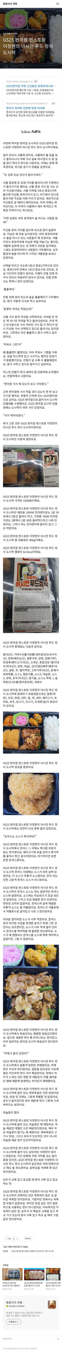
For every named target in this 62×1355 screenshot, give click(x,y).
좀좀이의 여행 (10, 3)
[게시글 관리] (17, 1238)
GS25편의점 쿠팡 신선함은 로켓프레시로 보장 (29, 86)
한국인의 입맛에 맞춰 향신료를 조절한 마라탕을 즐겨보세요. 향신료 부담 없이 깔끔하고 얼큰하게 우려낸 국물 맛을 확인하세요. (30, 113)
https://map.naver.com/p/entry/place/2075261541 (28, 103)
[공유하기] (13, 1238)
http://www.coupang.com (19, 81)
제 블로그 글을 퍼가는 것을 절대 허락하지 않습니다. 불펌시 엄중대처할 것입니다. (24, 1314)
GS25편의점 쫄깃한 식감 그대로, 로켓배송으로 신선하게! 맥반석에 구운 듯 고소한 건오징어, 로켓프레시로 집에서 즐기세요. (30, 91)
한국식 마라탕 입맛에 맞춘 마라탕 (25, 108)
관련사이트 (7, 1338)
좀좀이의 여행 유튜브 (12, 1344)
